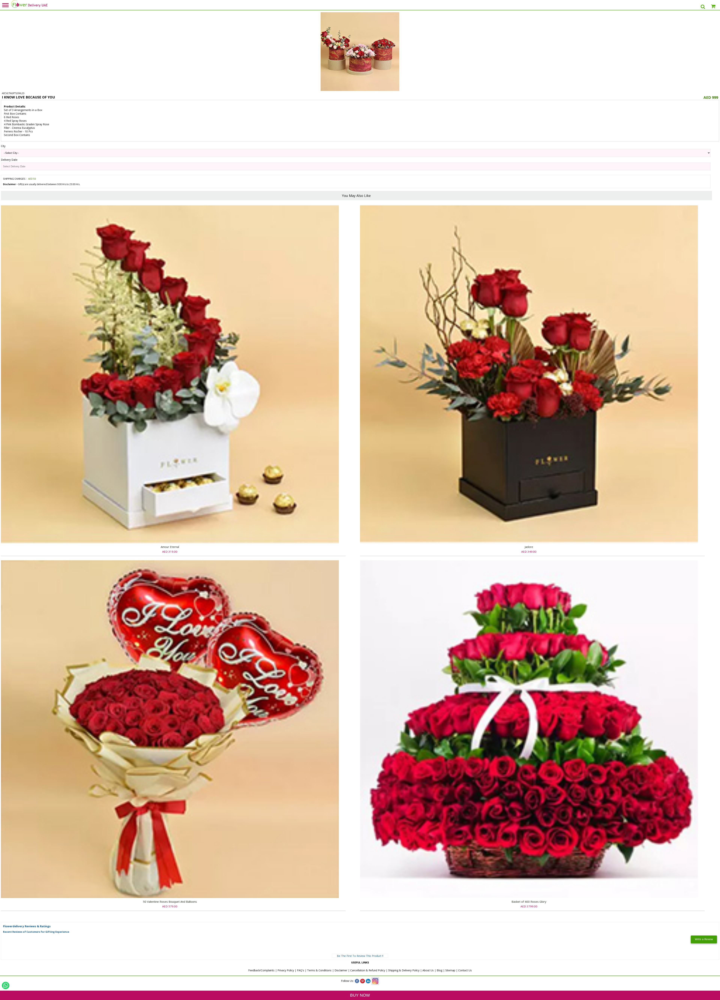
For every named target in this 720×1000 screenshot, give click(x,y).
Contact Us (465, 970)
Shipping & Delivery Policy (403, 970)
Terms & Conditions (319, 970)
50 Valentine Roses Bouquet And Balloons (170, 901)
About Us (428, 970)
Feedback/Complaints (261, 970)
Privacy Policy (286, 970)
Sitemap (450, 970)
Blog (439, 970)
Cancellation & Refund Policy (367, 970)
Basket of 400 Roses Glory (529, 901)
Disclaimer (340, 970)
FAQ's (300, 970)
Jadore (529, 547)
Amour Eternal (170, 547)
